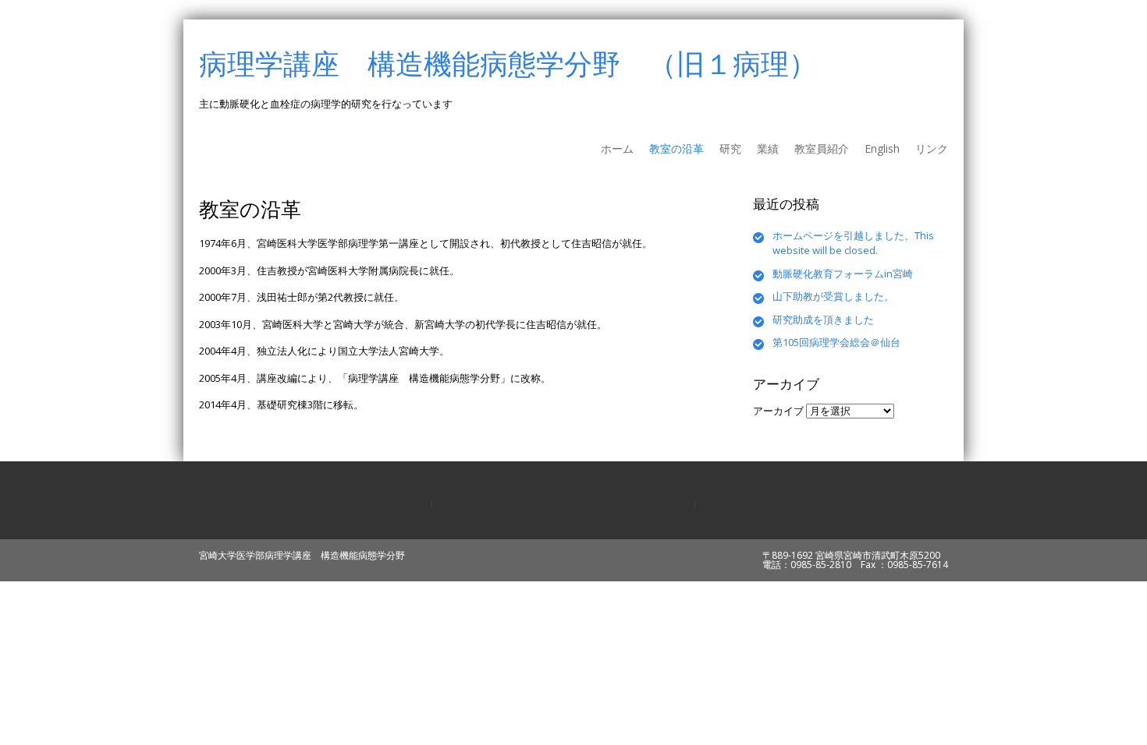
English (882, 148)
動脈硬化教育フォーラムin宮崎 (842, 274)
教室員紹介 (821, 148)
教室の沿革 (676, 148)
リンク (931, 148)
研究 (730, 148)
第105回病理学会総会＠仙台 (836, 342)
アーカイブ (778, 411)
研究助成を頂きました (823, 319)
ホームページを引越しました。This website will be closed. (853, 243)
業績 (768, 148)
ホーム (617, 148)
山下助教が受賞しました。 (833, 296)
